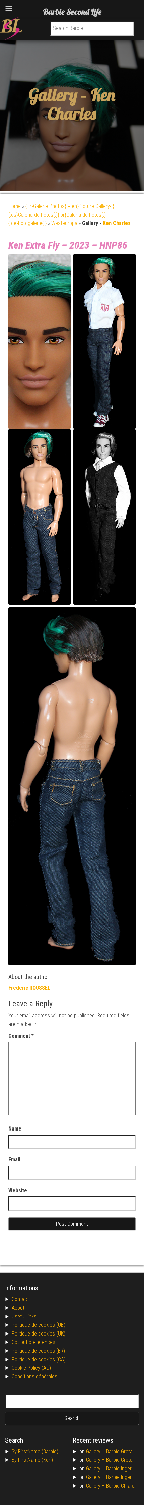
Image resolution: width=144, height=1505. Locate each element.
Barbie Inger (119, 1468)
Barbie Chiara (120, 1486)
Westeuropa (64, 223)
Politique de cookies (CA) (39, 1359)
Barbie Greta (119, 1451)
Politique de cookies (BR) (38, 1351)
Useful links (24, 1316)
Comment (21, 1036)
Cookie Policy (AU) (31, 1368)
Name (14, 1128)
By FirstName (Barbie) (35, 1451)
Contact (20, 1299)
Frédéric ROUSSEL (29, 988)
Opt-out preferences (33, 1342)
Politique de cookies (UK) (38, 1333)
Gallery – (96, 1451)
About (18, 1308)
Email (14, 1159)
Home (14, 206)
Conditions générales (34, 1376)
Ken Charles (81, 104)
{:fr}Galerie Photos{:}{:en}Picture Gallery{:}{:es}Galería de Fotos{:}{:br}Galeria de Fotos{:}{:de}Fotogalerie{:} (61, 214)
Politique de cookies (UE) (38, 1325)
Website (17, 1190)
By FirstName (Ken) (32, 1460)
